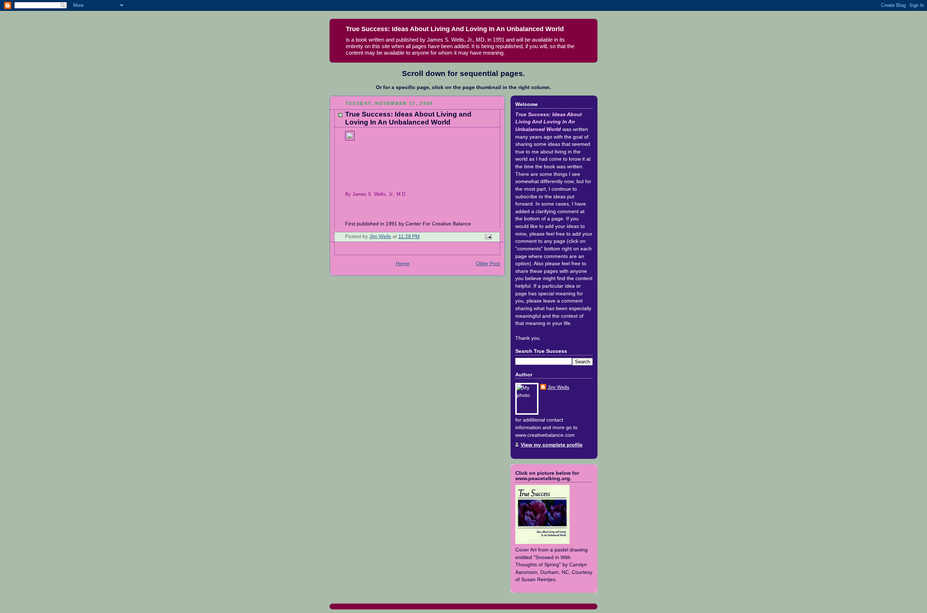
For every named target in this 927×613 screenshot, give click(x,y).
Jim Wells (558, 387)
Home (403, 263)
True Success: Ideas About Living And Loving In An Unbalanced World (455, 29)
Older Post (488, 263)
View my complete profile (552, 445)
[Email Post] (488, 236)
